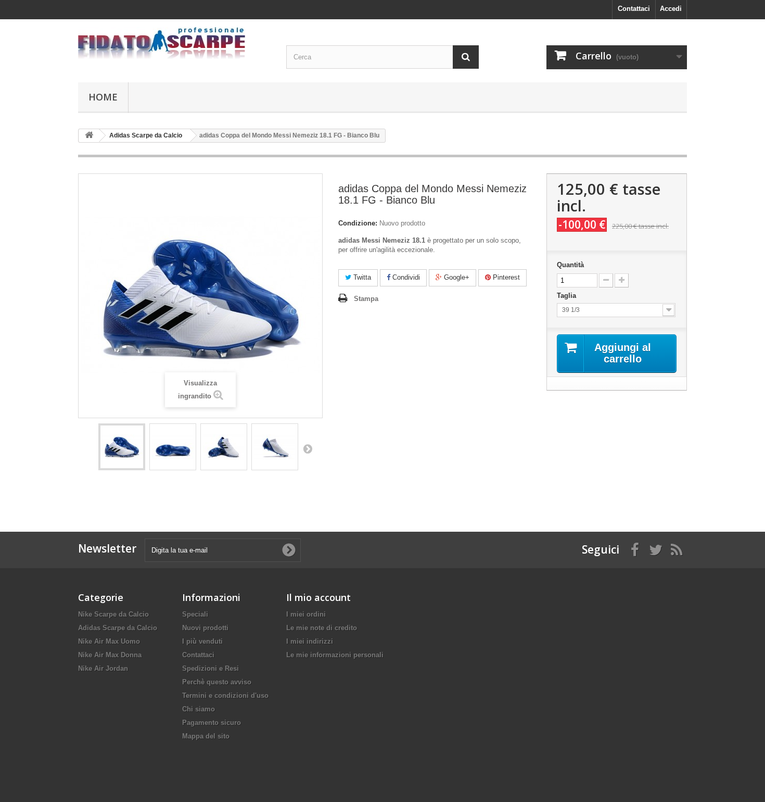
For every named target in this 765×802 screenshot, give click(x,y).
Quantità (570, 265)
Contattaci (634, 8)
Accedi (671, 8)
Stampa (366, 299)
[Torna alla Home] (89, 135)
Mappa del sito (206, 736)
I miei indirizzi (309, 641)
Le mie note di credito (321, 628)
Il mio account (318, 597)
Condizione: (357, 223)
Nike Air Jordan (103, 668)
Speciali (195, 614)
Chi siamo (198, 709)
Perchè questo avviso (216, 682)
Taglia (568, 295)
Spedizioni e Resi (210, 668)
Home (103, 97)
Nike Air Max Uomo (109, 641)
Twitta (361, 277)
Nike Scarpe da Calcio (113, 614)
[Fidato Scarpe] (174, 43)
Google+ (455, 277)
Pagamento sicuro (211, 722)
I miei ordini (306, 614)
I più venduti (202, 641)
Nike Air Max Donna (110, 655)
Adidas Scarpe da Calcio (117, 628)
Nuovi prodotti (205, 628)
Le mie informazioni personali (335, 655)
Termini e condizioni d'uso (225, 695)
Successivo (307, 448)
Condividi (405, 277)
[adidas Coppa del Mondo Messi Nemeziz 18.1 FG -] (122, 447)
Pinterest (505, 277)
